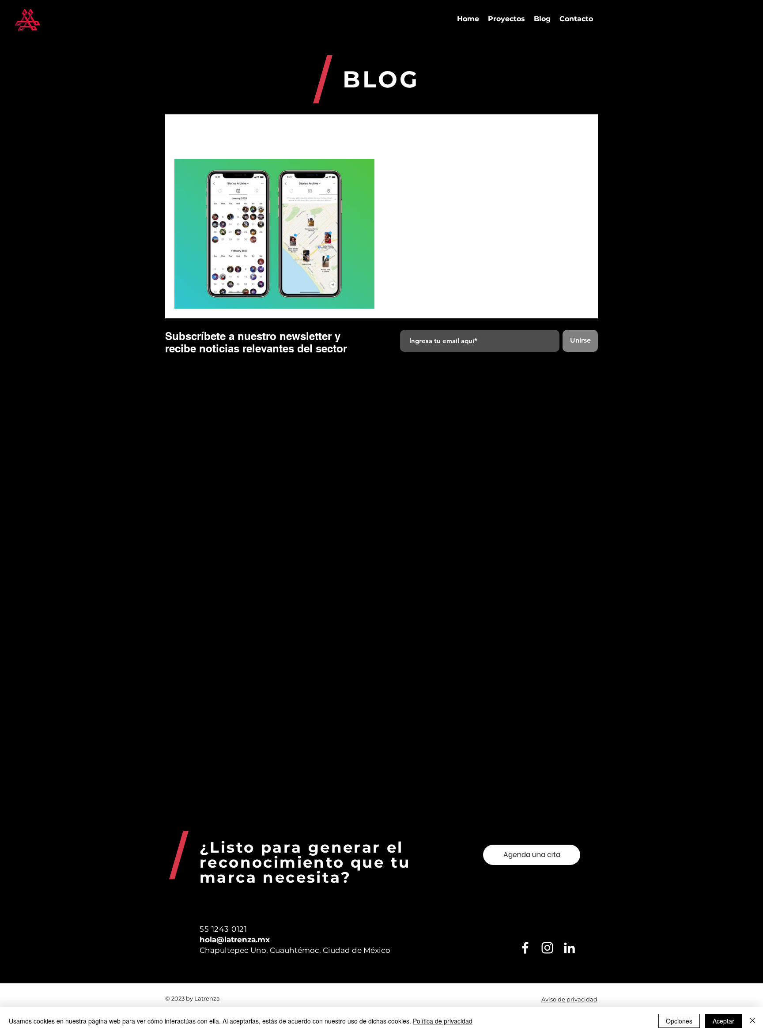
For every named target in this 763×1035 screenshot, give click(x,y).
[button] (578, 133)
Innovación (260, 132)
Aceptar (723, 1020)
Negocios (307, 132)
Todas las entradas (200, 132)
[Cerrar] (752, 1021)
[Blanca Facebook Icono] (525, 948)
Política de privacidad (442, 1020)
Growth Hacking (362, 132)
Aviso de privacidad (569, 999)
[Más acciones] (571, 177)
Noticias (482, 132)
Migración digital (428, 132)
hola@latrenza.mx (235, 939)
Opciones (679, 1020)
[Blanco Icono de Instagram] (547, 948)
